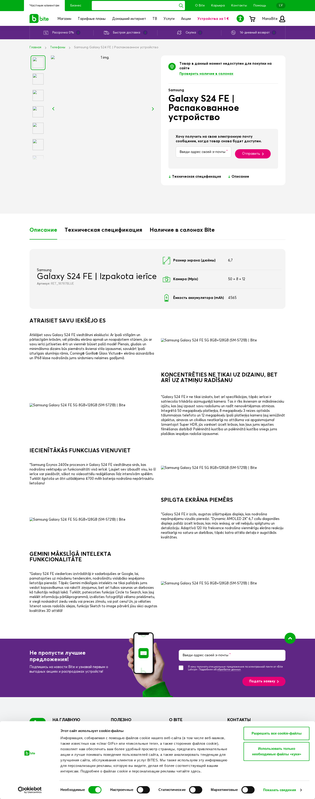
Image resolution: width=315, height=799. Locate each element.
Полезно (121, 720)
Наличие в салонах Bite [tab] (182, 230)
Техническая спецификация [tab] (103, 230)
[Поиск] (181, 5)
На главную (66, 720)
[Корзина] (252, 18)
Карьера (218, 5)
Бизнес (75, 5)
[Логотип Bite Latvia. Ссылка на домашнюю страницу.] (39, 18)
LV (281, 5)
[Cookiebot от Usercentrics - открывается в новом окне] (30, 790)
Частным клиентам (44, 5)
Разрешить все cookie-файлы (277, 733)
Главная (35, 47)
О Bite (200, 5)
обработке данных (229, 669)
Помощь (259, 5)
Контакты (239, 5)
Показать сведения (279, 790)
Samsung (176, 90)
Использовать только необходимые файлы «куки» (276, 751)
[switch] (143, 789)
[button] (241, 18)
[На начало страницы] (290, 638)
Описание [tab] (43, 230)
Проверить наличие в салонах (206, 74)
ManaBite (270, 19)
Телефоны (57, 47)
